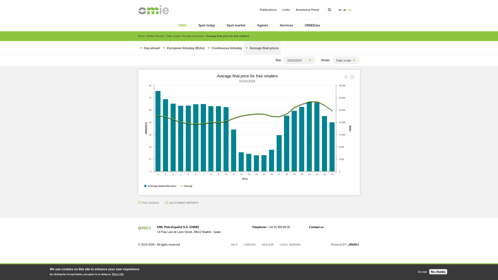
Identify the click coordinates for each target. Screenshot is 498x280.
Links (286, 9)
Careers (250, 244)
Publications (268, 9)
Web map (268, 244)
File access (150, 202)
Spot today (206, 25)
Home (141, 36)
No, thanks (438, 271)
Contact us (316, 227)
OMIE (182, 25)
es (340, 9)
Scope (325, 60)
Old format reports (184, 202)
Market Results (155, 36)
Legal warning (290, 244)
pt (345, 9)
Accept (422, 271)
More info (118, 274)
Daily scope (173, 36)
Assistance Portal (307, 9)
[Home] (153, 10)
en (350, 9)
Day (278, 60)
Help (234, 244)
